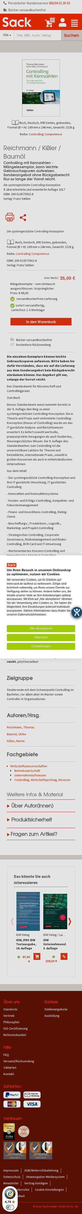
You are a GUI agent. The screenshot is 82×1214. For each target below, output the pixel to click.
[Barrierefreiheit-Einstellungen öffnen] (77, 612)
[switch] (10, 1207)
